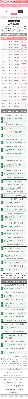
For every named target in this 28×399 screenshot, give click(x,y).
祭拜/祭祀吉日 (17, 17)
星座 (23, 5)
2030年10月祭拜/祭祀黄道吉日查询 (14, 382)
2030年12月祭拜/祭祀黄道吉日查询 (14, 389)
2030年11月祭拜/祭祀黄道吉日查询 (14, 386)
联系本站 (24, 396)
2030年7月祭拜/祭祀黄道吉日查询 (14, 372)
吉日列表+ (14, 14)
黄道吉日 (18, 5)
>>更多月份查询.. (14, 392)
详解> (10, 121)
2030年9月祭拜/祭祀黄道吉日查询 (14, 379)
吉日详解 (24, 41)
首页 (7, 5)
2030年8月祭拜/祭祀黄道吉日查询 (14, 376)
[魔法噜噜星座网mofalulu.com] (14, 2)
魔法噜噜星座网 (6, 396)
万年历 (12, 5)
